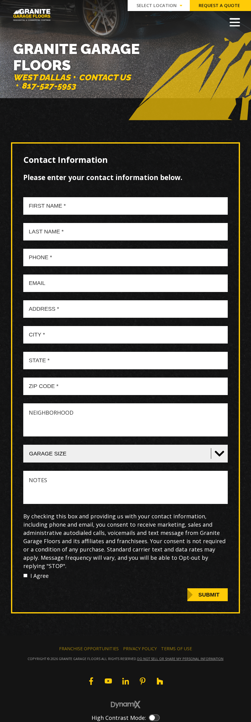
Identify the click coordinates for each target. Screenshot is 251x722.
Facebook (90, 681)
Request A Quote (219, 5)
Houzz (159, 681)
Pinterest (142, 681)
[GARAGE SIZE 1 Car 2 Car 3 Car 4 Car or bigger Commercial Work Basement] (125, 454)
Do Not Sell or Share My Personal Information (180, 658)
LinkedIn (125, 681)
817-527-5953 (48, 85)
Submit (208, 595)
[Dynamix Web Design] (125, 704)
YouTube (108, 681)
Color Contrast (154, 717)
